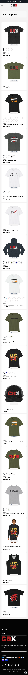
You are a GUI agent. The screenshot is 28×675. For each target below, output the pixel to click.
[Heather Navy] (24, 118)
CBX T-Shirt (6, 54)
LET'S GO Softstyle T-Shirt (10, 377)
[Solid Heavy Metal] (6, 49)
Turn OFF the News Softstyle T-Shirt (13, 514)
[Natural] (9, 301)
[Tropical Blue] (16, 120)
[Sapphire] (6, 120)
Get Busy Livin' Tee (8, 613)
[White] (6, 156)
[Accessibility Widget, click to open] (25, 672)
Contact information (14, 671)
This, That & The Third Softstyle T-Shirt (13, 197)
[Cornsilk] (19, 298)
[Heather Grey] (11, 49)
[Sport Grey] (4, 192)
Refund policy (6, 669)
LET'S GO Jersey (7, 580)
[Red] (14, 118)
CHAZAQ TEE (6, 478)
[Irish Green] (9, 118)
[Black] (4, 49)
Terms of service (21, 669)
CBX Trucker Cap (8, 409)
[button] (2, 5)
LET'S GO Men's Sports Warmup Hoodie (12, 547)
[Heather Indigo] (14, 120)
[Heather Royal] (9, 120)
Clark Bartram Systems (12, 645)
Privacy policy (13, 669)
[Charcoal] (4, 118)
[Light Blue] (6, 298)
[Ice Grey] (14, 301)
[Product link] (14, 40)
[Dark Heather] (11, 120)
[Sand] (19, 301)
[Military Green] (21, 118)
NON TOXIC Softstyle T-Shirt (11, 341)
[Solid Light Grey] (9, 49)
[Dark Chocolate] (6, 118)
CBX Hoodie (6, 266)
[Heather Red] (4, 120)
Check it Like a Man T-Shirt (11, 230)
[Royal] (16, 118)
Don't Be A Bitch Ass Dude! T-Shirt (13, 124)
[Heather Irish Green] (4, 301)
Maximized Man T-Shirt (9, 160)
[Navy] (11, 118)
